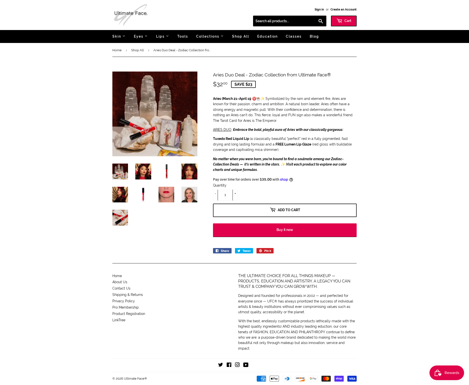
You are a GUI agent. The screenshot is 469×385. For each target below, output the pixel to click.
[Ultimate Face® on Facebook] (229, 365)
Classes (294, 36)
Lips (161, 36)
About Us (119, 282)
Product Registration (128, 314)
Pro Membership (125, 307)
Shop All (240, 36)
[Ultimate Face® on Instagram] (237, 365)
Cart (347, 21)
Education (267, 36)
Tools (182, 36)
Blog (314, 36)
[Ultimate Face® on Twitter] (220, 365)
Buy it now (285, 230)
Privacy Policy (123, 301)
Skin (117, 36)
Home (117, 50)
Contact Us (121, 288)
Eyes (139, 36)
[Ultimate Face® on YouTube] (245, 365)
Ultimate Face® (135, 378)
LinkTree (118, 320)
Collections (208, 36)
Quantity (219, 185)
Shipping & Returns (127, 295)
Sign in (319, 9)
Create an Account (343, 9)
